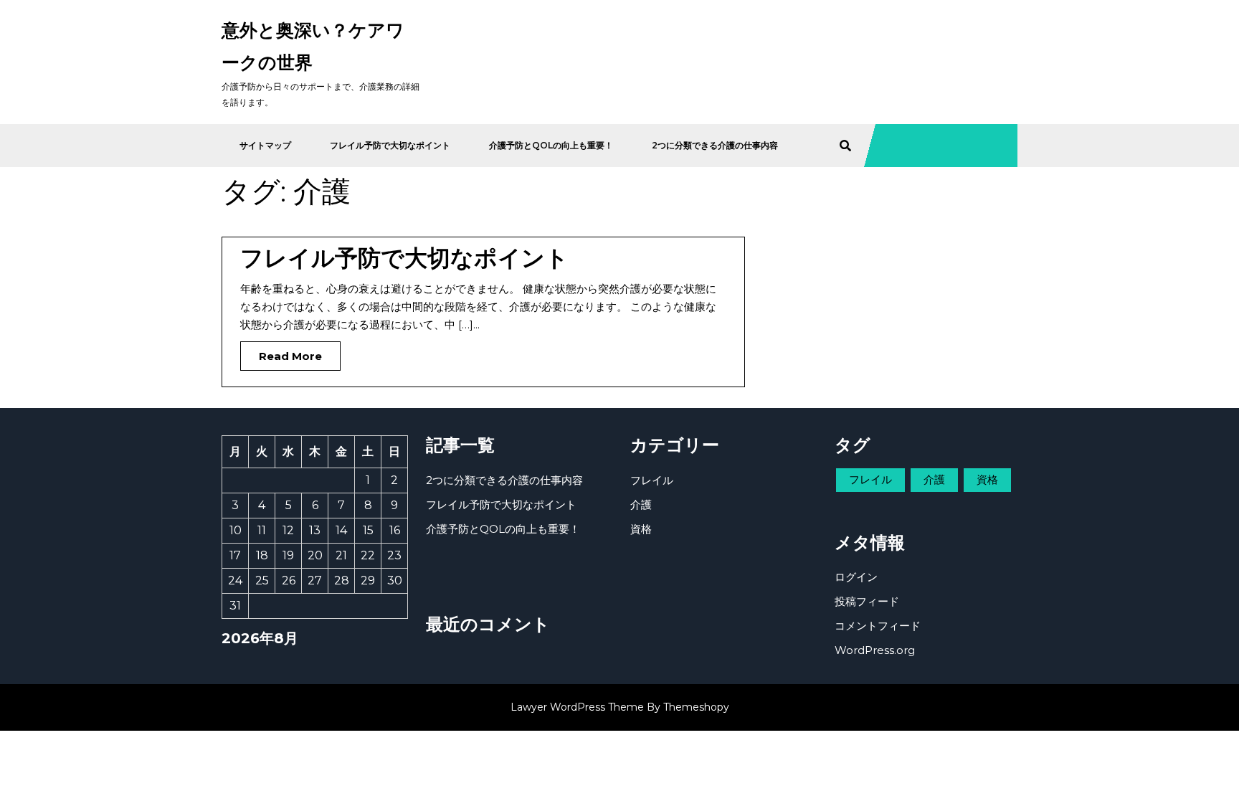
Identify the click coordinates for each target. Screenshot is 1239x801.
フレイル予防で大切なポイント (390, 145)
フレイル (651, 480)
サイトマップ (265, 145)
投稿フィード (867, 601)
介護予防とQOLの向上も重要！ (551, 145)
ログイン (856, 577)
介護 (641, 504)
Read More (281, 352)
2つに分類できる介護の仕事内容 (715, 145)
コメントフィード (878, 625)
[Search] (845, 146)
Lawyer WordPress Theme (577, 707)
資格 (641, 529)
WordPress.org (875, 650)
